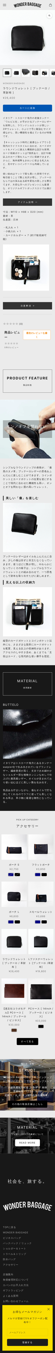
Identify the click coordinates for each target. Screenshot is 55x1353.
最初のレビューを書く (36, 334)
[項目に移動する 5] (44, 73)
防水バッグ (9, 1259)
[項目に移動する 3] (26, 73)
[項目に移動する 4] (35, 73)
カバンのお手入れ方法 (16, 1285)
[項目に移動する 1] (7, 73)
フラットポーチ (41, 864)
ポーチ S (14, 864)
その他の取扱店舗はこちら (27, 1104)
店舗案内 (8, 1274)
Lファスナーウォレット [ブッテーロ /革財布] (40, 963)
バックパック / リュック (17, 1243)
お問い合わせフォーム (16, 1301)
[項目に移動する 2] (16, 73)
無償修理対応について (16, 1279)
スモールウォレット (41, 911)
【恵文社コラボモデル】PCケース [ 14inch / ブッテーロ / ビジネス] (14, 1014)
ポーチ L (14, 911)
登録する (27, 1342)
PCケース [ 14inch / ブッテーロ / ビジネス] (40, 1012)
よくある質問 (10, 1295)
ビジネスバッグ (12, 1237)
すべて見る (27, 1041)
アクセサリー (10, 1264)
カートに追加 (27, 108)
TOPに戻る (9, 1227)
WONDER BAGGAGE (14, 83)
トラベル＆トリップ (14, 1253)
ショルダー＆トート (14, 1248)
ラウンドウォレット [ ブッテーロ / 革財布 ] (14, 963)
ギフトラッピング (13, 1290)
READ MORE (27, 1142)
